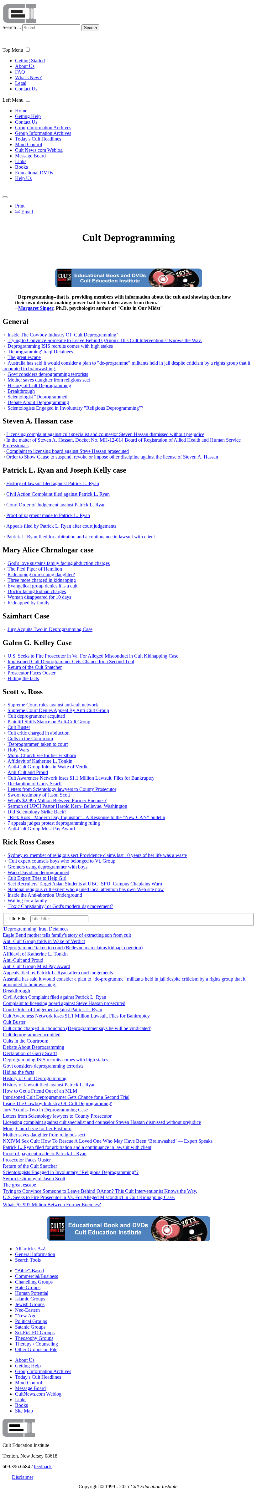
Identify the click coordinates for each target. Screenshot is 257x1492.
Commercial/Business (36, 1276)
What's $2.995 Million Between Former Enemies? (57, 800)
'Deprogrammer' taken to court (38, 744)
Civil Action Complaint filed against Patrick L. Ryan (58, 494)
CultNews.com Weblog (38, 1394)
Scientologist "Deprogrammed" (39, 396)
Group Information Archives (43, 127)
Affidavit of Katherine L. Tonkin (40, 761)
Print (19, 205)
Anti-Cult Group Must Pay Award (41, 828)
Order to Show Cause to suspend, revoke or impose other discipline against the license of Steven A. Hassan (112, 456)
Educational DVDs (34, 172)
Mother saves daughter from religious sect (49, 379)
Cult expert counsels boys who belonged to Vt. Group (61, 861)
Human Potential (31, 1293)
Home (21, 110)
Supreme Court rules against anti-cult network (53, 704)
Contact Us (26, 88)
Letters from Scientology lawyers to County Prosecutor (62, 789)
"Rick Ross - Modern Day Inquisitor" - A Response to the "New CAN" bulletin (86, 817)
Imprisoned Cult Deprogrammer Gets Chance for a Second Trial (71, 661)
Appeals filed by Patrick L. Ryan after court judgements (61, 526)
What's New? (28, 77)
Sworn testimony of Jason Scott (39, 794)
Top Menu (13, 50)
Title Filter (19, 918)
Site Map (24, 1410)
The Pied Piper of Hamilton (35, 569)
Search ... (12, 27)
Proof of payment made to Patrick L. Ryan (48, 515)
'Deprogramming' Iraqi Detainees (40, 351)
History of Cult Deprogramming (39, 385)
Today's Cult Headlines (38, 138)
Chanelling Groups (34, 1281)
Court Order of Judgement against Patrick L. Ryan (56, 504)
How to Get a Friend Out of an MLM (40, 1091)
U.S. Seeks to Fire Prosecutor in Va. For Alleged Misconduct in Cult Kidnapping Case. (89, 1197)
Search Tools (28, 1260)
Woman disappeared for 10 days (39, 597)
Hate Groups (27, 1287)
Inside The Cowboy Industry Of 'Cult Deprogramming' (57, 1103)
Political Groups (31, 1321)
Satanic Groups (30, 1327)
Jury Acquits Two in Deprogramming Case (50, 629)
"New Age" (27, 1315)
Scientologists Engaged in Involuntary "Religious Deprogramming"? (75, 408)
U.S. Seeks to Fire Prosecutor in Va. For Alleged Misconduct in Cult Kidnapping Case (93, 656)
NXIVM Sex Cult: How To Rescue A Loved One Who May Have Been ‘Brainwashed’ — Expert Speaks (107, 1141)
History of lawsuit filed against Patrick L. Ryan (52, 483)
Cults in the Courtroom (30, 738)
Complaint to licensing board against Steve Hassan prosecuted (67, 451)
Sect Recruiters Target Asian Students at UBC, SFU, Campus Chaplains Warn (85, 883)
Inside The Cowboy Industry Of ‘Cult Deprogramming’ (63, 334)
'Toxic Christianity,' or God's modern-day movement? (60, 906)
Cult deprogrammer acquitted (36, 716)
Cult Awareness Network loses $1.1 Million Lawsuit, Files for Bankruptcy (81, 778)
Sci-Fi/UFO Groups (35, 1332)
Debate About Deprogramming (38, 402)
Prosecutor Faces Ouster (31, 672)
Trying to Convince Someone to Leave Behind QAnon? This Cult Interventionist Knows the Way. (105, 340)
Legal (20, 83)
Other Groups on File (36, 1349)
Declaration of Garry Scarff (35, 783)
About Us (24, 66)
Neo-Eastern (27, 1310)
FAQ (20, 71)
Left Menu (13, 100)
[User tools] (5, 197)
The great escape (24, 357)
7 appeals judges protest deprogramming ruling (54, 823)
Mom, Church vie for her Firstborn (42, 755)
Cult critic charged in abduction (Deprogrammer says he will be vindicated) (77, 1028)
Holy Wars (18, 749)
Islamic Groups (30, 1298)
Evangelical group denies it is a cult (42, 585)
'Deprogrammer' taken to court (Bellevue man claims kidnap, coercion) (73, 947)
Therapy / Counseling (36, 1343)
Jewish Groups (30, 1304)
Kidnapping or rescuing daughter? (41, 574)
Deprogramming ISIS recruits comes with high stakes (60, 346)
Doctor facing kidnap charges (37, 591)
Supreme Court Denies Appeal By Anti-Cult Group (58, 710)
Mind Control (28, 144)
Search (90, 27)
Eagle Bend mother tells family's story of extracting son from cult (67, 935)
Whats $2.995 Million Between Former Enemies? (52, 1204)
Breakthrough (21, 391)
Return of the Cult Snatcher (35, 667)
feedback (43, 1466)
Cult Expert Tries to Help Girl (37, 878)
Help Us (23, 178)
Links (20, 161)
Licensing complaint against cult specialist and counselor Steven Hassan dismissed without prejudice (105, 434)
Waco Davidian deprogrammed (38, 872)
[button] (28, 50)
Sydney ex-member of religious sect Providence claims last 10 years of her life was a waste (97, 855)
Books (21, 167)
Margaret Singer (35, 308)
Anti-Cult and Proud (28, 772)
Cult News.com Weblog (39, 150)
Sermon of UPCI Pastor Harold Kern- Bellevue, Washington (67, 806)
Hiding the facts (23, 678)
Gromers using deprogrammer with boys (47, 866)
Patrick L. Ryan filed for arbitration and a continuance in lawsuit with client (80, 536)
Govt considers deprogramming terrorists (48, 374)
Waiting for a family (27, 900)
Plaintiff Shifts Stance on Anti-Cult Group (49, 721)
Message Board (30, 155)
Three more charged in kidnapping (42, 580)
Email (26, 211)
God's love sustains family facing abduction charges (59, 563)
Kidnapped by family (29, 602)
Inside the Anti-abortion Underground (45, 895)
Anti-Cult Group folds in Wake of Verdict (49, 766)
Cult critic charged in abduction (39, 733)
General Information (35, 1254)
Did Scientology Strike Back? (37, 811)
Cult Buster (19, 727)
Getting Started (30, 60)
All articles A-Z (30, 1248)
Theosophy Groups (34, 1338)
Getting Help (28, 116)
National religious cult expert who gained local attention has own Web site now (86, 889)
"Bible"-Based (29, 1270)
